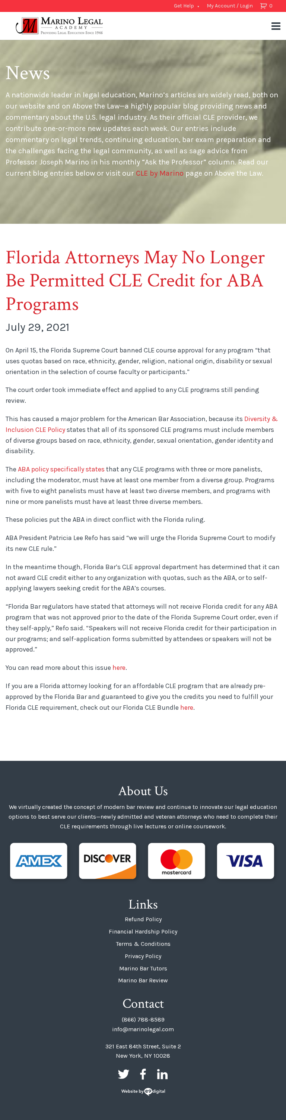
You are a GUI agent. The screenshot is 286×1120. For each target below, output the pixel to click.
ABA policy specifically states (62, 469)
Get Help (184, 6)
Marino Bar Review (143, 980)
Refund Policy (143, 919)
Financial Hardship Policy (143, 931)
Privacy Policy (143, 956)
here (118, 667)
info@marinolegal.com (143, 1029)
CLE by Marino (160, 173)
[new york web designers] (143, 1093)
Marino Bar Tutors (143, 968)
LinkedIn (162, 1074)
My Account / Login (230, 6)
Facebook (143, 1074)
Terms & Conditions (143, 943)
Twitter (124, 1074)
